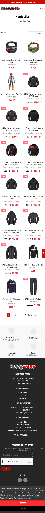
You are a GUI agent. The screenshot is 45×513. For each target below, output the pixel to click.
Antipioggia (11, 97)
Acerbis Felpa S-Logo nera (33, 264)
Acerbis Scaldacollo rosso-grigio (11, 61)
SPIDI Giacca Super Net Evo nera (33, 231)
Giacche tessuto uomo (33, 99)
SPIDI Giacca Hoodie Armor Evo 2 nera (33, 197)
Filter (43, 252)
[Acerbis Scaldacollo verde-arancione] (33, 47)
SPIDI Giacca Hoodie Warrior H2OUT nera (33, 129)
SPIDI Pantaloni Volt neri (33, 299)
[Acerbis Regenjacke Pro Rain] (11, 81)
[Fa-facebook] (20, 480)
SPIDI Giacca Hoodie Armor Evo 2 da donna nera (11, 231)
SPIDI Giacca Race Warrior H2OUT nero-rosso (11, 129)
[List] (5, 33)
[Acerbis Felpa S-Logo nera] (33, 252)
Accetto (22, 503)
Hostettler (12, 65)
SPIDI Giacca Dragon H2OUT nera (11, 197)
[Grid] (2, 33)
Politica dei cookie (6, 498)
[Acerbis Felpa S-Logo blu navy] (11, 286)
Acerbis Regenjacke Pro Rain (11, 94)
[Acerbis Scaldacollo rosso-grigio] (11, 47)
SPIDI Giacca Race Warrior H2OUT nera (33, 95)
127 (24, 315)
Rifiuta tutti (22, 509)
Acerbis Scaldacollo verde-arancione (33, 61)
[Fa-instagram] (25, 480)
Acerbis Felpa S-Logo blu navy (11, 300)
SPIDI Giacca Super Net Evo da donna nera (11, 265)
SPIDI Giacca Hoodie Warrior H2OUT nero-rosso (11, 163)
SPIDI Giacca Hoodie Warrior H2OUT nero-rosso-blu (33, 163)
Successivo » (32, 315)
